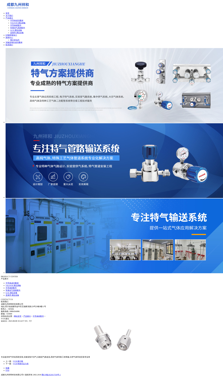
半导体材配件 (15, 25)
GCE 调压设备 (16, 30)
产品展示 (9, 18)
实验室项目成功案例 (14, 42)
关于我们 (9, 16)
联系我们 (9, 45)
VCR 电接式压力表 (21, 364)
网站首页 (17, 316)
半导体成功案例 (16, 20)
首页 (7, 13)
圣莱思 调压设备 (17, 33)
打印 (7, 370)
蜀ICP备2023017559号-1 (51, 375)
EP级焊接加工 (11, 35)
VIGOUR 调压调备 (18, 23)
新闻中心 (9, 38)
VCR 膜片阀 (18, 361)
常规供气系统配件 (17, 28)
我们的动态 (15, 40)
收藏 (7, 368)
